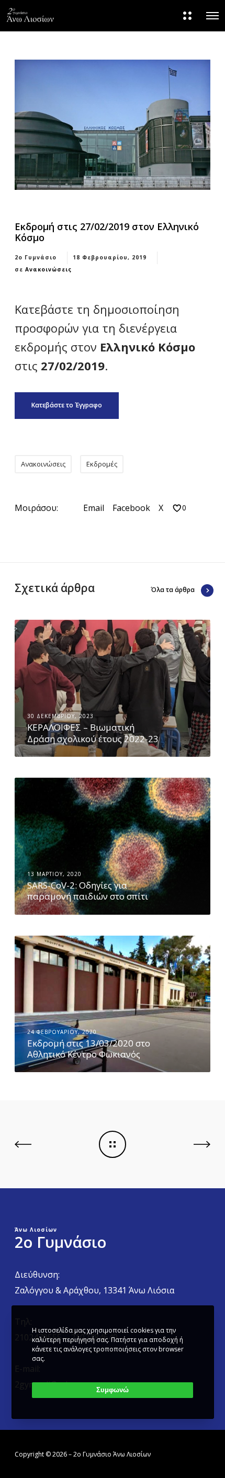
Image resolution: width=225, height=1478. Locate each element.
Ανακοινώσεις (48, 269)
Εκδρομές (101, 464)
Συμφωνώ (112, 1390)
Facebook (131, 508)
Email (93, 508)
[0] (177, 508)
